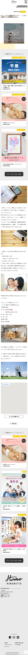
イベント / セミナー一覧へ (22, 6)
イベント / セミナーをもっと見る (13, 174)
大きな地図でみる (15, 416)
